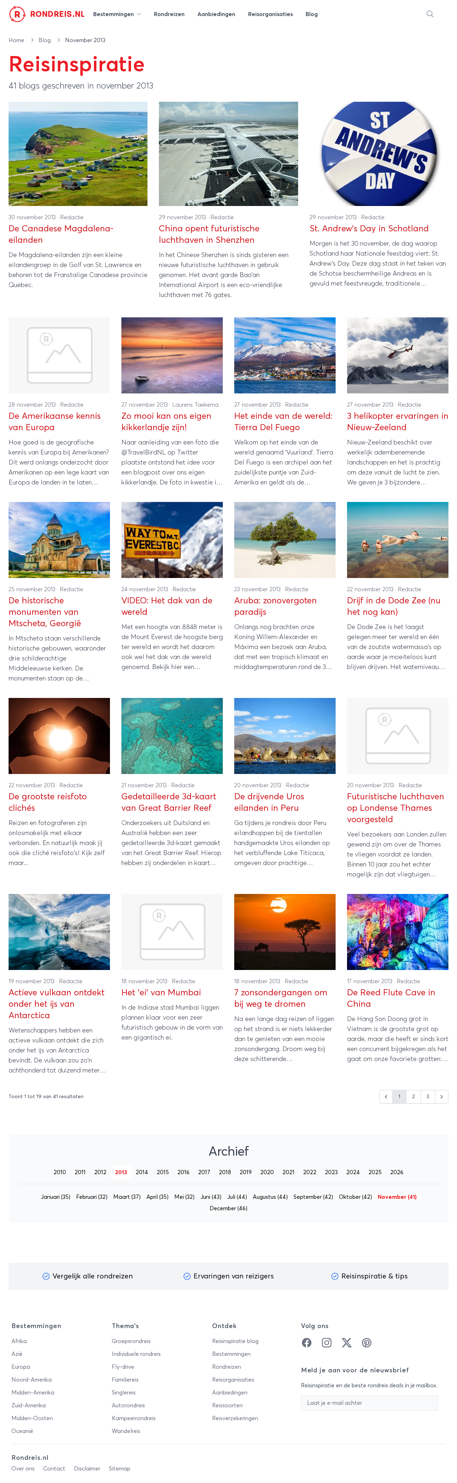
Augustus (270, 1197)
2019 (246, 1172)
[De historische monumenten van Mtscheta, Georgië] (59, 540)
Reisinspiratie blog (235, 1341)
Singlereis (124, 1393)
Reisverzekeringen (235, 1418)
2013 (121, 1172)
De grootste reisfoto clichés (48, 803)
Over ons (23, 1469)
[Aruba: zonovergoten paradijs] (285, 540)
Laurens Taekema (195, 405)
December (228, 1208)
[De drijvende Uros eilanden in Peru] (285, 736)
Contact (54, 1469)
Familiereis (125, 1380)
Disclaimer (87, 1469)
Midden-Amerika (32, 1393)
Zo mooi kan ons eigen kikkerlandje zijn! (166, 422)
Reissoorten (227, 1405)
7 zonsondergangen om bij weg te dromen (280, 999)
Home (17, 40)
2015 (163, 1172)
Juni (210, 1197)
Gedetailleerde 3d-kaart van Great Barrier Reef (168, 803)
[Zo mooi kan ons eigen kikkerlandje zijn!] (172, 355)
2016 (183, 1172)
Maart (127, 1197)
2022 (309, 1172)
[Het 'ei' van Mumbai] (172, 932)
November (397, 1197)
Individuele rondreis (136, 1354)
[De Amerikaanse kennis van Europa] (59, 355)
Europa (20, 1367)
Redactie (72, 217)
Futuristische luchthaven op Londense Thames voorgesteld (395, 808)
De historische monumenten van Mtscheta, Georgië (45, 612)
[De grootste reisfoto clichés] (59, 736)
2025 (375, 1172)
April (157, 1197)
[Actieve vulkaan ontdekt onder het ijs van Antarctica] (59, 932)
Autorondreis (128, 1405)
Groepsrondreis (131, 1341)
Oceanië (22, 1431)
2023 (331, 1172)
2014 (142, 1172)
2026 (396, 1172)
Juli (237, 1197)
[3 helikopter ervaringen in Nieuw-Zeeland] (397, 355)
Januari (55, 1197)
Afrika (19, 1341)
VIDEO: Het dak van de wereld (166, 607)
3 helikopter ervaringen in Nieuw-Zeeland (397, 422)
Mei (184, 1197)
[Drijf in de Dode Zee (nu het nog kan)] (397, 540)
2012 (100, 1172)
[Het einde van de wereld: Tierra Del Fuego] (285, 355)
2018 (225, 1172)
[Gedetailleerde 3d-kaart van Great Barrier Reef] (172, 736)
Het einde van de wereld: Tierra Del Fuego (283, 422)
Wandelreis (126, 1431)
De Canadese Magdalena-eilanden (61, 235)
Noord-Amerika (31, 1380)
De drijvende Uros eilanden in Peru (269, 803)
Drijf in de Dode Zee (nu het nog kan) (394, 607)
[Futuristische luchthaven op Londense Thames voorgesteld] (397, 736)
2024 (353, 1172)
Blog (45, 40)
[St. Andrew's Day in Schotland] (379, 154)
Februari (91, 1197)
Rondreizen (226, 1367)
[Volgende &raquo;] (441, 1097)
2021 (288, 1172)
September (313, 1197)
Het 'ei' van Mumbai (161, 993)
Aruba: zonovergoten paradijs (275, 607)
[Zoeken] (430, 14)
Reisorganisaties (233, 1380)
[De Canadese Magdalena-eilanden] (78, 154)
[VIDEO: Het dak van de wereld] (172, 540)
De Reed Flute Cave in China (391, 999)
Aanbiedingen (229, 1393)
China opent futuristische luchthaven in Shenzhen (209, 235)
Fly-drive (123, 1367)
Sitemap (119, 1469)
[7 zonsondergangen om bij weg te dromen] (285, 932)
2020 (267, 1172)
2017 (204, 1172)
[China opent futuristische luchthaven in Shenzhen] (228, 154)
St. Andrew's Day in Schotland (369, 229)
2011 (80, 1172)
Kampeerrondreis (134, 1418)
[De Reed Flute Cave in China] (397, 932)
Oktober (355, 1197)
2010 (60, 1172)
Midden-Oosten (32, 1418)
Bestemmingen (231, 1354)
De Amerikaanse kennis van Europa (55, 422)
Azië (16, 1354)
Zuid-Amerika (28, 1405)
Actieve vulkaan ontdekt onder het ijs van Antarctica (57, 1004)
